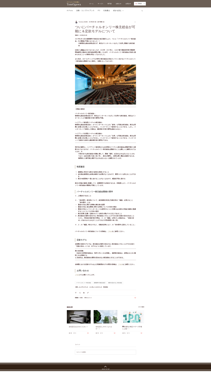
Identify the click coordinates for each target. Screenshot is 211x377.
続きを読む (117, 11)
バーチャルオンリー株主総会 (83, 283)
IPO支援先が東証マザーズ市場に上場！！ (132, 328)
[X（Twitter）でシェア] (80, 292)
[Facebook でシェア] (76, 292)
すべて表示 (141, 307)
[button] (142, 10)
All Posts (70, 11)
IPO (99, 11)
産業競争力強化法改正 (99, 283)
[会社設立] (79, 316)
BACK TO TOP (106, 369)
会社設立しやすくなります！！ (104, 328)
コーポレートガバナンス (95, 287)
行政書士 (106, 11)
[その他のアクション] (135, 22)
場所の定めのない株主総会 (115, 283)
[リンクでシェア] (88, 292)
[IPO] (132, 316)
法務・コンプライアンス (85, 11)
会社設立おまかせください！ (78, 327)
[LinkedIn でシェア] (84, 292)
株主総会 (105, 287)
